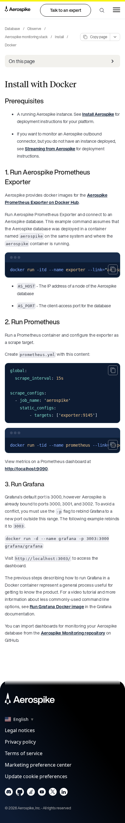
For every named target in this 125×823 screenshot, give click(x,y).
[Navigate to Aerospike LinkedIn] (63, 793)
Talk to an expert (65, 10)
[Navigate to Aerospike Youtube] (42, 793)
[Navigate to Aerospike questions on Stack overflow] (31, 793)
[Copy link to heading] (47, 101)
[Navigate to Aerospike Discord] (9, 793)
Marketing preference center (38, 764)
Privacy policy (20, 741)
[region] (62, 270)
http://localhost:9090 (26, 468)
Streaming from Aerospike (50, 148)
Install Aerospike (98, 114)
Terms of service (23, 753)
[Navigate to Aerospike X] (53, 793)
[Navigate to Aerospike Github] (20, 793)
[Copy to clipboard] (113, 269)
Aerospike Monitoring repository (73, 633)
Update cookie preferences (36, 776)
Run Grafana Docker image (57, 606)
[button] (102, 10)
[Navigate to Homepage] (17, 10)
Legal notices (20, 730)
